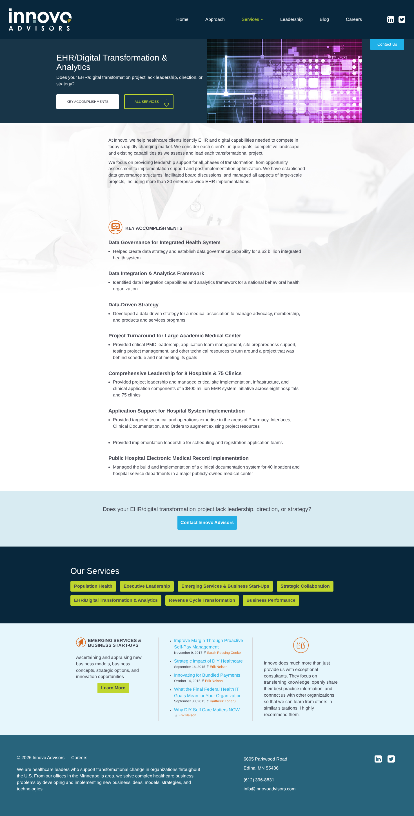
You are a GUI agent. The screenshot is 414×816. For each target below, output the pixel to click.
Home (182, 19)
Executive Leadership (147, 586)
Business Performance (270, 600)
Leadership (291, 19)
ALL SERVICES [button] (147, 102)
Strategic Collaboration (305, 586)
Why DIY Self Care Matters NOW (207, 709)
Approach (215, 19)
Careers (354, 19)
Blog (324, 19)
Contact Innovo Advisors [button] (207, 522)
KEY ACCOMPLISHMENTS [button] (87, 102)
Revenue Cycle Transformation (202, 600)
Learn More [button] (113, 687)
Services (251, 19)
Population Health (93, 586)
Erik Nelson (187, 715)
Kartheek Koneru (223, 701)
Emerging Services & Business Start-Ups (225, 586)
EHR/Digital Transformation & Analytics (116, 600)
